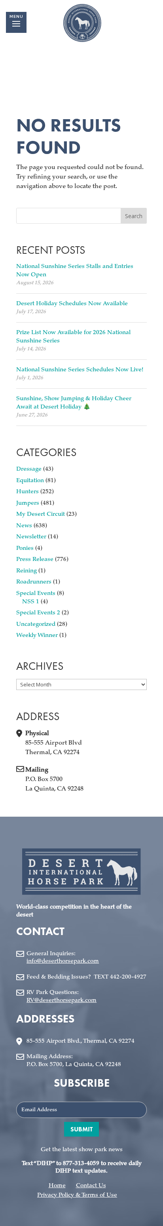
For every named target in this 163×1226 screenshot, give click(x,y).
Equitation (30, 481)
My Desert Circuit (40, 514)
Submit (81, 1129)
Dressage (29, 469)
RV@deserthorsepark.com (62, 1001)
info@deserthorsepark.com (63, 961)
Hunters (27, 492)
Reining (26, 571)
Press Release (34, 560)
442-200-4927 (128, 977)
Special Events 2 (38, 613)
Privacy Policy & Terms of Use (77, 1195)
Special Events (35, 594)
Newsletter (31, 537)
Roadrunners (33, 582)
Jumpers (27, 503)
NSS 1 (30, 602)
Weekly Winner (37, 636)
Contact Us (91, 1186)
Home (57, 1186)
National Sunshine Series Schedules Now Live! (79, 370)
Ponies (25, 548)
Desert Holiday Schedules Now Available (72, 304)
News (24, 526)
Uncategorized (35, 624)
